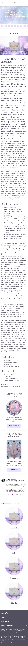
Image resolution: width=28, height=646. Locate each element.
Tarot (3, 617)
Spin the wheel (14, 426)
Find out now (14, 469)
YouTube (17, 494)
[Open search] (25, 2)
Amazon (13, 494)
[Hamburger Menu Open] (2, 2)
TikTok (21, 494)
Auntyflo (4, 613)
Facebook (11, 495)
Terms (8, 642)
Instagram (7, 495)
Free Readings (7, 625)
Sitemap (3, 642)
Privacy (12, 642)
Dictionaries (6, 621)
